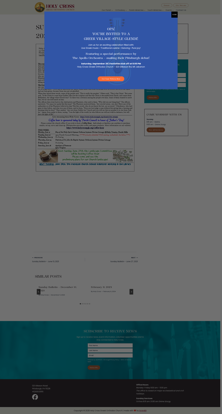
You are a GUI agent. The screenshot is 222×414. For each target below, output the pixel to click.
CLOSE (174, 15)
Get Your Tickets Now (111, 79)
